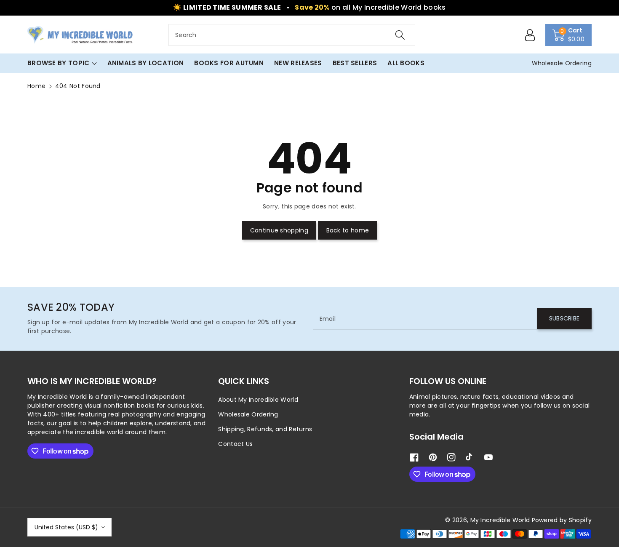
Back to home (347, 230)
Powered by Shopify (562, 520)
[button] (568, 35)
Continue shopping (279, 230)
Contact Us (235, 444)
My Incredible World (500, 520)
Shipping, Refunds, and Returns (265, 429)
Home (36, 86)
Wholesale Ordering (248, 414)
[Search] (400, 34)
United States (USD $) (66, 527)
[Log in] (530, 35)
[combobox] (292, 34)
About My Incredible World (258, 399)
